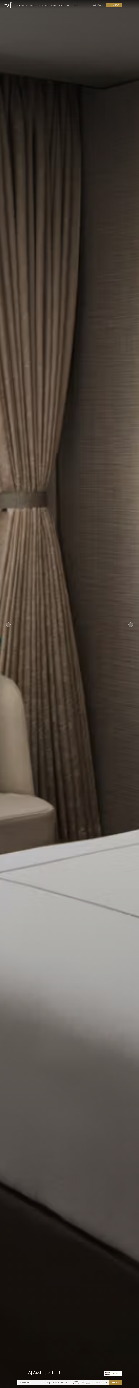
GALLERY (115, 1373)
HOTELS (33, 5)
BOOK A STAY (114, 5)
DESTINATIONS (21, 5)
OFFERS (53, 5)
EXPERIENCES (43, 5)
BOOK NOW (115, 1382)
